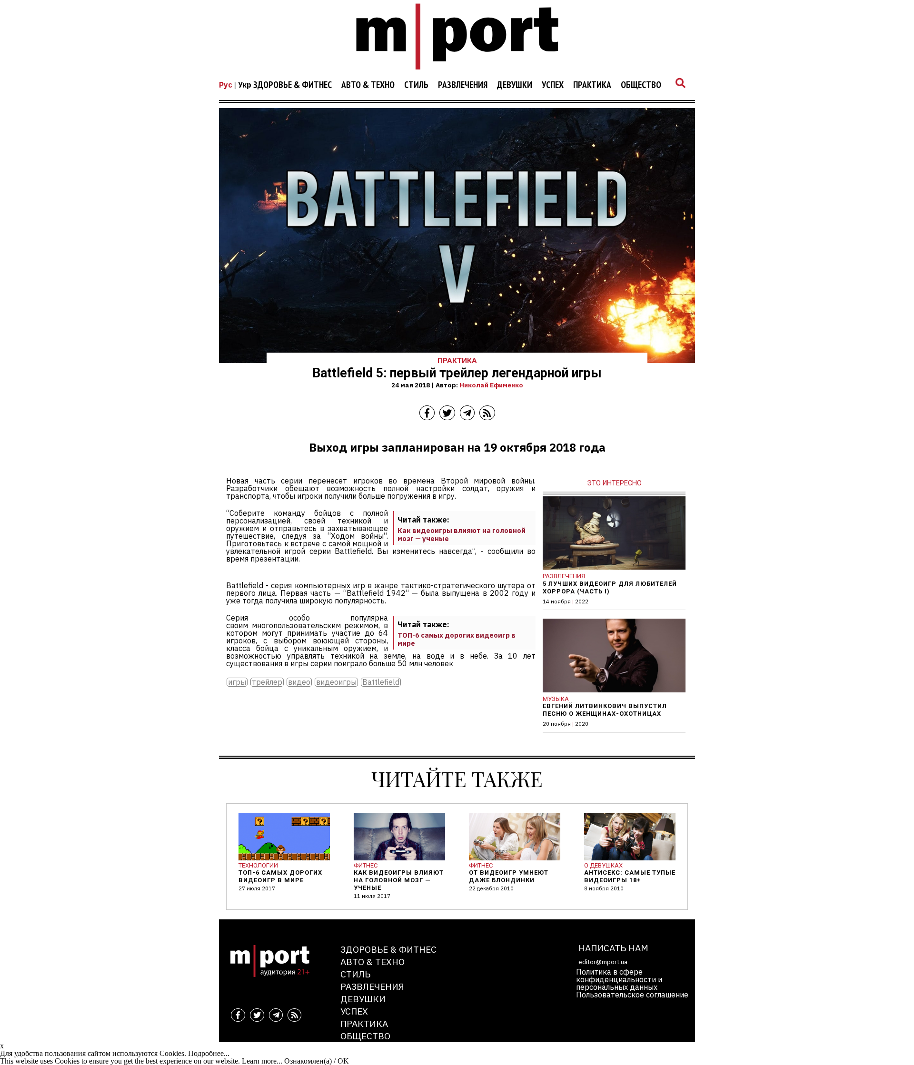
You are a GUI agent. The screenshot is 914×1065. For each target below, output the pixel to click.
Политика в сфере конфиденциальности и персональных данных (619, 979)
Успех (553, 85)
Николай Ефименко (491, 385)
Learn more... (262, 1061)
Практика (592, 85)
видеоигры (336, 682)
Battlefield (380, 682)
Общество (641, 85)
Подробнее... (208, 1053)
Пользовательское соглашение (632, 994)
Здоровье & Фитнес (292, 85)
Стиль (416, 85)
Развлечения (462, 85)
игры (237, 682)
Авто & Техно (368, 85)
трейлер (267, 682)
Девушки (514, 85)
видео (299, 682)
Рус (225, 84)
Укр (244, 84)
